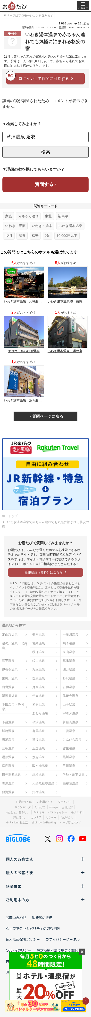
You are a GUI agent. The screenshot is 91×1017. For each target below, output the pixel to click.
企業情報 (13, 886)
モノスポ (76, 812)
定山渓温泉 (10, 634)
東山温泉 (69, 652)
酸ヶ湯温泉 (40, 766)
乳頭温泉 (38, 643)
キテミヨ (38, 812)
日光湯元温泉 (11, 774)
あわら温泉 (40, 713)
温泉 (22, 236)
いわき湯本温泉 (70, 226)
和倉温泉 (38, 704)
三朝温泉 (8, 748)
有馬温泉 (38, 731)
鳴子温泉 (69, 643)
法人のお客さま (19, 872)
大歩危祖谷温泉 (43, 783)
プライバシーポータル (63, 939)
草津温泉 (69, 661)
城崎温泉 (8, 731)
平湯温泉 (38, 722)
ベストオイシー (57, 812)
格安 (35, 236)
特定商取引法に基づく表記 (57, 950)
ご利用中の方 (17, 900)
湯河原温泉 (10, 696)
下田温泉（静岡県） (13, 707)
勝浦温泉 (8, 739)
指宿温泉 (38, 792)
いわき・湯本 (42, 226)
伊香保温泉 (10, 669)
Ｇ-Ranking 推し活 (17, 822)
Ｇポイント (64, 801)
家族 (8, 216)
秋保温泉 (38, 652)
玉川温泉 (69, 766)
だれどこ (40, 807)
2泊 (47, 236)
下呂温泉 (8, 722)
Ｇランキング (23, 807)
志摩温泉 (8, 783)
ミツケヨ (51, 817)
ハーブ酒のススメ (70, 822)
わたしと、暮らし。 (17, 812)
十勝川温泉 (70, 634)
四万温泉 (69, 669)
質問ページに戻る (47, 416)
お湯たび (67, 807)
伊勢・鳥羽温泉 (74, 774)
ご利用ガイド (45, 801)
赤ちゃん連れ (28, 216)
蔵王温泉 (8, 661)
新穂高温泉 (70, 722)
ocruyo (54, 807)
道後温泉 (38, 739)
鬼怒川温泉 (10, 678)
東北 (48, 216)
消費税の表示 (42, 917)
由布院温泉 (70, 783)
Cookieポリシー (18, 950)
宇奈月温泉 (70, 713)
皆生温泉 (69, 748)
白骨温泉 (8, 687)
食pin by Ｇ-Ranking (44, 822)
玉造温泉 (38, 748)
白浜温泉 (69, 731)
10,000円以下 (67, 236)
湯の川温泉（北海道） (14, 645)
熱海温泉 (8, 792)
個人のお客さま (19, 859)
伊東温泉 (38, 696)
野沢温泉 (69, 678)
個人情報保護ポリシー (23, 939)
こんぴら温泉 (72, 739)
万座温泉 (38, 669)
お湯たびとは (24, 801)
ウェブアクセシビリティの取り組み (33, 928)
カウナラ (36, 817)
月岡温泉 (38, 687)
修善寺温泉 (70, 696)
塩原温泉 (38, 678)
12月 (8, 236)
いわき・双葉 (15, 226)
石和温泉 (69, 687)
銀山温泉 (38, 661)
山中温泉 (69, 704)
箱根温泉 (38, 774)
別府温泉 (38, 757)
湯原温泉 (8, 757)
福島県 (63, 216)
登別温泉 (38, 634)
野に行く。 (20, 817)
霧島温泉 (8, 766)
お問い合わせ (16, 917)
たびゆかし (67, 817)
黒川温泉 (69, 757)
